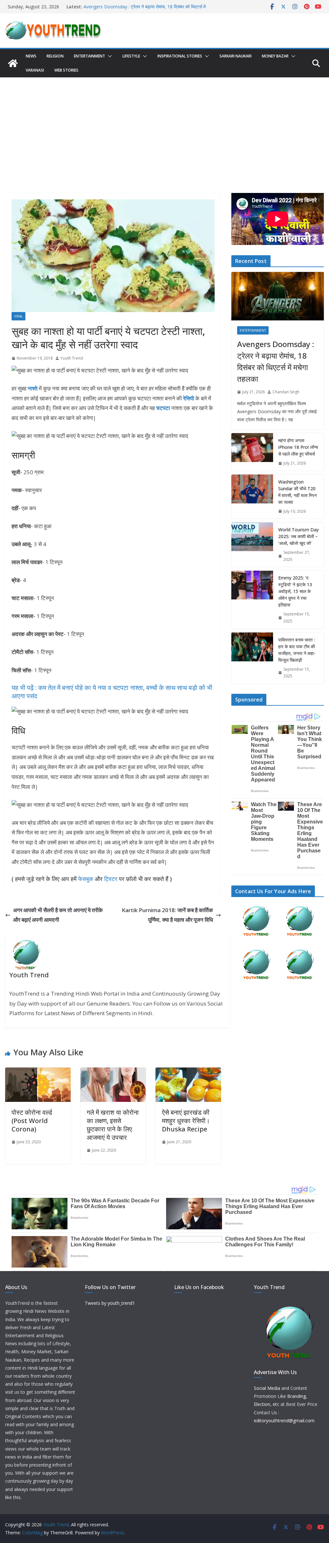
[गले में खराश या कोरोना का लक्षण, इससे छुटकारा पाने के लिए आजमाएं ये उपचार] (113, 1072)
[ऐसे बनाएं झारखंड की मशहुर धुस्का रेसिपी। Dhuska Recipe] (188, 1072)
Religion (55, 56)
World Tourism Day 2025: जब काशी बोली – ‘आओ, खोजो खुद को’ (298, 536)
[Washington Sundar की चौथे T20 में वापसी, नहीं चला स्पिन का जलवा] (252, 497)
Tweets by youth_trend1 (110, 1303)
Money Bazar (275, 56)
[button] (108, 56)
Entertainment (89, 56)
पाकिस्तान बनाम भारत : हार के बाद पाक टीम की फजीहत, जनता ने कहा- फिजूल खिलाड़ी (297, 650)
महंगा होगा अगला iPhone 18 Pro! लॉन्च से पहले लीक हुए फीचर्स (298, 447)
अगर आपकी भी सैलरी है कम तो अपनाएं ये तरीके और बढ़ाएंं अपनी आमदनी (58, 915)
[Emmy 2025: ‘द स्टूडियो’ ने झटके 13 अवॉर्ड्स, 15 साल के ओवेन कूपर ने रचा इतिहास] (252, 599)
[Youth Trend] (13, 63)
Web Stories (66, 70)
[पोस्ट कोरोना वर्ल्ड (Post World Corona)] (38, 1072)
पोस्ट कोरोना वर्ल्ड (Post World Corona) (32, 1120)
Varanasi (35, 70)
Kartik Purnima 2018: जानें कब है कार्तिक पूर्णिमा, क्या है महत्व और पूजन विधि (167, 915)
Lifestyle (131, 56)
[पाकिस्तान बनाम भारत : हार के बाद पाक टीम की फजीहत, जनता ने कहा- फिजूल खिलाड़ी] (252, 658)
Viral (18, 316)
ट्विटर (110, 879)
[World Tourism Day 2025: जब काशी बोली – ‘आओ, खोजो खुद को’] (252, 544)
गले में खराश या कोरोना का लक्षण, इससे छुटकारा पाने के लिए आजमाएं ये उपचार (113, 1125)
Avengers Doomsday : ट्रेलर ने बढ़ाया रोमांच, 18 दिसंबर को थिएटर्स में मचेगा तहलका (275, 361)
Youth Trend (71, 358)
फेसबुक (85, 879)
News (31, 56)
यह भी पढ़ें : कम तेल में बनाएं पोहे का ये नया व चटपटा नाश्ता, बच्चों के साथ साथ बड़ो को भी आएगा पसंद (112, 691)
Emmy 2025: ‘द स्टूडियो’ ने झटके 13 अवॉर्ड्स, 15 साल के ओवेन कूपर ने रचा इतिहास (295, 591)
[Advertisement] (164, 125)
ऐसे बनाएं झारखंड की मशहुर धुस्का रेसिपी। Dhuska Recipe (186, 1120)
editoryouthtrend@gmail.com (284, 1420)
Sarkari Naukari (235, 56)
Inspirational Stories (179, 56)
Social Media (267, 1388)
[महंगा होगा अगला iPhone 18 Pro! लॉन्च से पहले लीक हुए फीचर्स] (252, 452)
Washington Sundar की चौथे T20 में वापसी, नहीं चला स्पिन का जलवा (297, 492)
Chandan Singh (285, 392)
